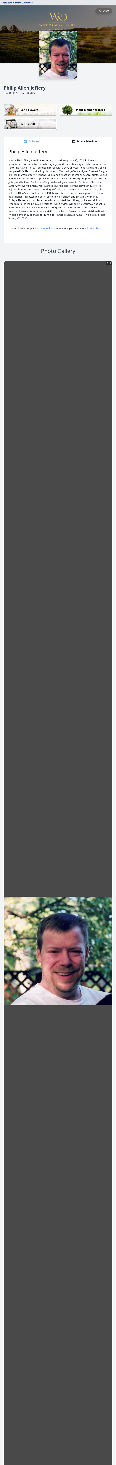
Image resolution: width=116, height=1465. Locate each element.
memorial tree (47, 228)
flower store (94, 228)
